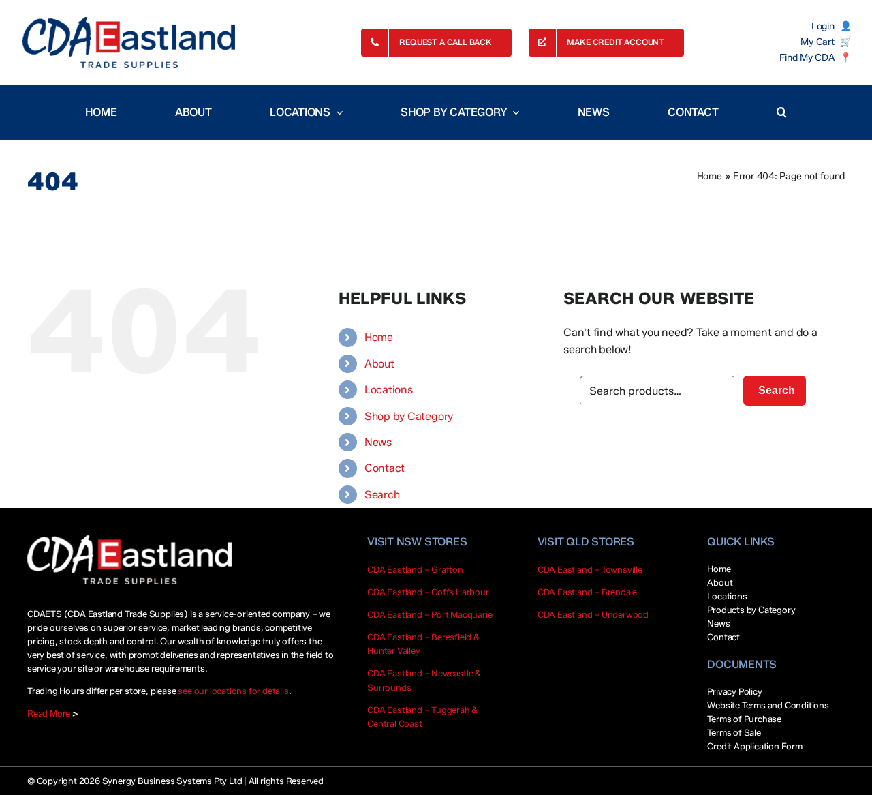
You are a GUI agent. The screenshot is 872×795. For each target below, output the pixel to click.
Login (823, 26)
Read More (48, 713)
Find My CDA (806, 57)
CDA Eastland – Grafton (415, 569)
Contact (384, 468)
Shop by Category (408, 416)
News (378, 442)
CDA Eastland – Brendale (588, 591)
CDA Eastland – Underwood (593, 614)
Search (382, 494)
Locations (388, 389)
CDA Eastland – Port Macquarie (429, 614)
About (379, 363)
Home (709, 176)
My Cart (817, 42)
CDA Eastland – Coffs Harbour (428, 591)
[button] (782, 112)
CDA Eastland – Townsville (590, 569)
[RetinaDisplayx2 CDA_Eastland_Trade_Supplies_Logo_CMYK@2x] (128, 42)
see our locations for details (233, 690)
